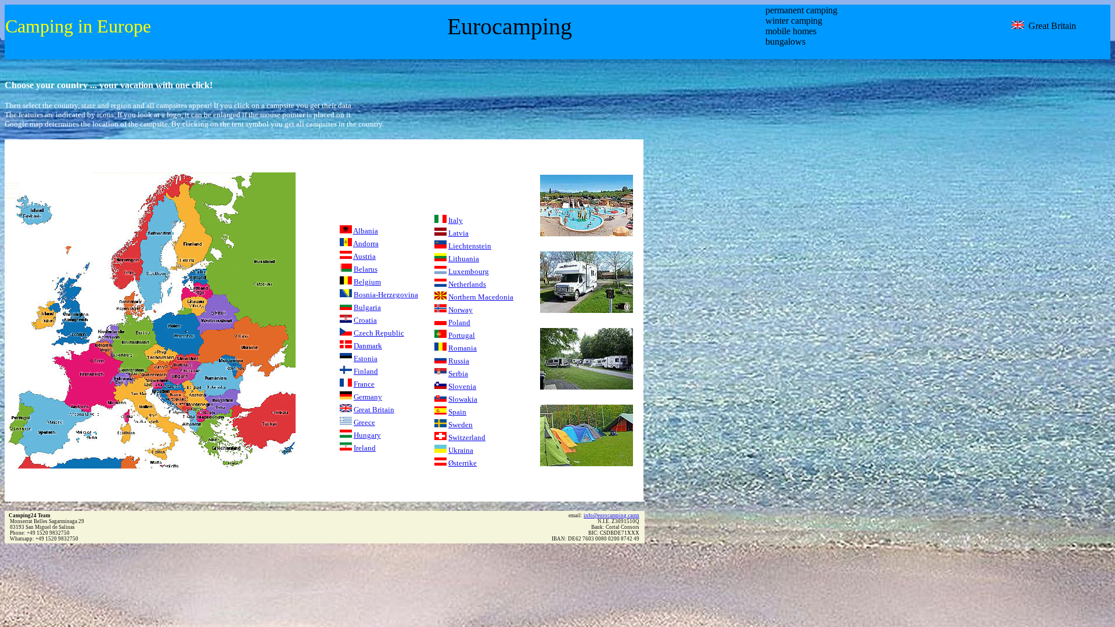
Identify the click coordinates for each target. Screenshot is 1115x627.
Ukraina (460, 450)
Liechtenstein (469, 246)
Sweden (460, 424)
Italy (455, 220)
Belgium (367, 282)
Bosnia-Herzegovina (386, 294)
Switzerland (466, 437)
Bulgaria (367, 307)
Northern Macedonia (480, 297)
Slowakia (462, 399)
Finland (366, 371)
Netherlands (467, 284)
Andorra (366, 243)
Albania (365, 230)
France (364, 384)
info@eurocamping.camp (611, 515)
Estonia (365, 358)
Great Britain (374, 409)
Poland (459, 322)
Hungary (367, 435)
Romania (462, 348)
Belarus (365, 269)
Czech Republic (379, 333)
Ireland (365, 448)
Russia (458, 360)
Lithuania (463, 258)
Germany (368, 396)
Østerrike (462, 463)
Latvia (458, 233)
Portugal (461, 335)
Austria (364, 256)
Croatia (365, 320)
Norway (460, 309)
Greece (364, 422)
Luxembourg (468, 271)
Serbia (458, 373)
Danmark (368, 345)
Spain (457, 412)
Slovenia (462, 386)
